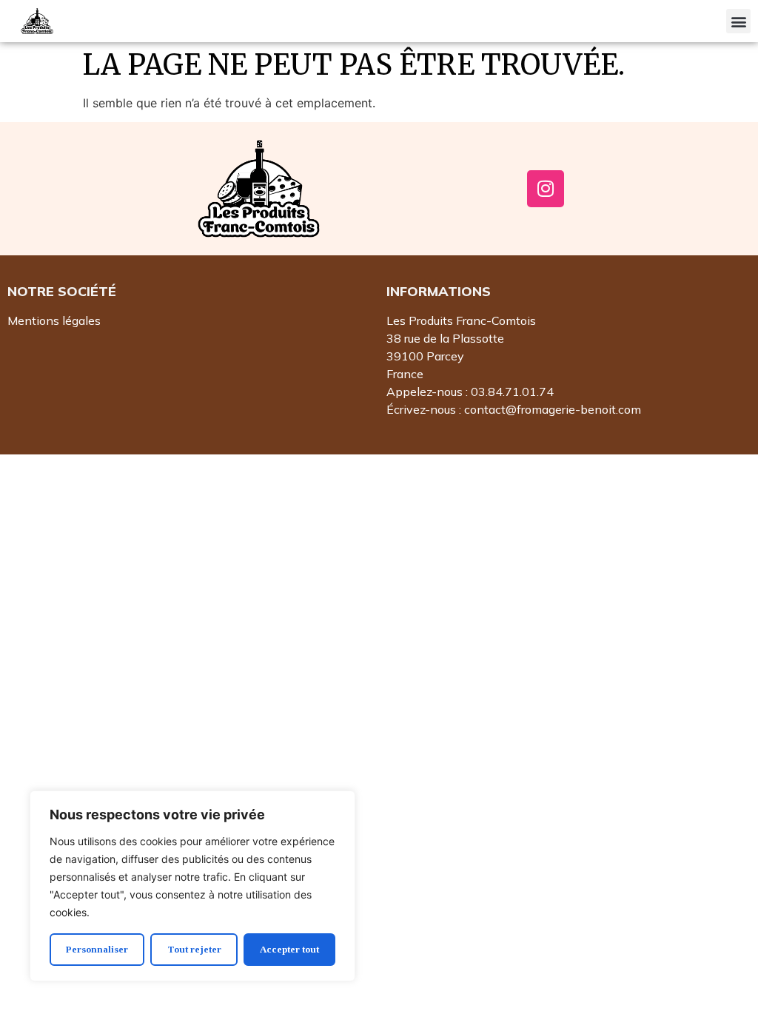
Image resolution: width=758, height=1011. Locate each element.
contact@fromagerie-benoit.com (552, 409)
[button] (738, 21)
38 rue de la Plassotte (445, 338)
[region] (192, 885)
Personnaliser (97, 949)
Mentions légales (54, 320)
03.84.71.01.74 (512, 391)
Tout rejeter (194, 949)
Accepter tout (289, 949)
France (404, 373)
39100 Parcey (425, 356)
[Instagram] (545, 188)
